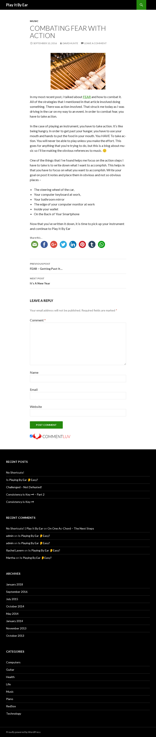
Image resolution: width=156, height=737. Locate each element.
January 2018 (14, 584)
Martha (10, 557)
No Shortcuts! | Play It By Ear (24, 528)
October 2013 (15, 635)
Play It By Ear (17, 5)
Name (34, 372)
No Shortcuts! (15, 472)
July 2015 (12, 599)
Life (8, 684)
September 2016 (16, 591)
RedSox (11, 706)
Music (34, 21)
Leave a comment (95, 43)
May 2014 (12, 613)
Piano (9, 699)
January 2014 (14, 621)
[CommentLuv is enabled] (51, 436)
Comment (38, 320)
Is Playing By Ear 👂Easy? (22, 480)
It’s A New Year (40, 281)
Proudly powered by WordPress (23, 732)
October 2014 (15, 606)
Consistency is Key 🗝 (20, 501)
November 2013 (16, 628)
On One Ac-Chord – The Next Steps (71, 528)
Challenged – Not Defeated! (24, 487)
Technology (13, 713)
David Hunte (70, 43)
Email (34, 389)
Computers (13, 662)
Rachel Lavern (15, 550)
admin (10, 535)
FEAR (87, 97)
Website (36, 406)
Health (10, 677)
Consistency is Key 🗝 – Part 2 (25, 494)
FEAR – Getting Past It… (46, 266)
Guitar (10, 669)
